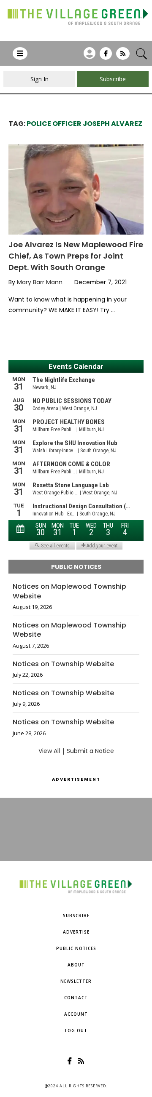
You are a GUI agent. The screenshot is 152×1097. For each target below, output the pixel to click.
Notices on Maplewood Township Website (69, 591)
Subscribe (76, 915)
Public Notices (76, 948)
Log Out (76, 1030)
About (76, 965)
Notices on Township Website (63, 664)
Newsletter (76, 981)
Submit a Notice (90, 751)
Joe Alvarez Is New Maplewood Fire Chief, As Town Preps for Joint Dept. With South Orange (75, 255)
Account (76, 1014)
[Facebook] (106, 56)
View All (49, 751)
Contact (76, 998)
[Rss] (123, 56)
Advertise (76, 932)
